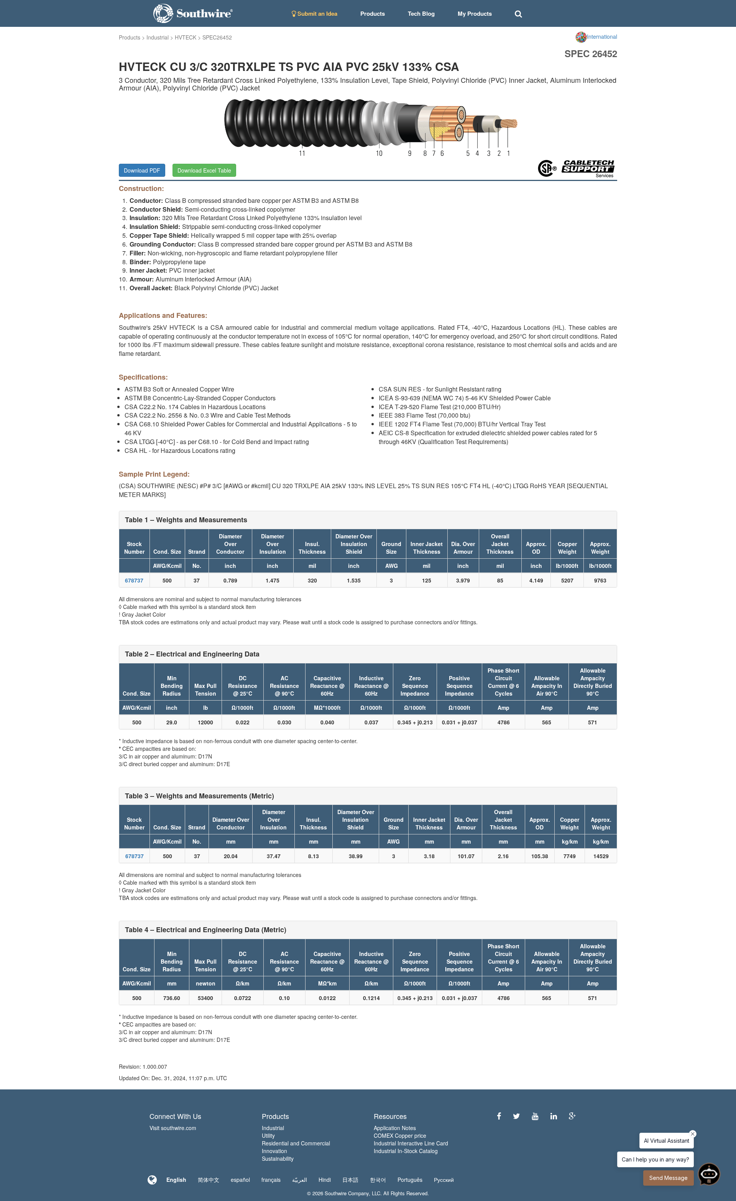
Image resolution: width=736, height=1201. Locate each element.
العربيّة (299, 1179)
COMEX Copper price (400, 1135)
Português (410, 1179)
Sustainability (278, 1158)
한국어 (378, 1179)
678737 (134, 580)
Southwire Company (347, 1193)
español (240, 1179)
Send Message (668, 1178)
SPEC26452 (217, 37)
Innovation (274, 1151)
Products (129, 37)
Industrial (157, 37)
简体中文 (208, 1179)
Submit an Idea (316, 13)
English (176, 1179)
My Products (475, 13)
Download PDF (142, 170)
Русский (444, 1179)
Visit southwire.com (173, 1128)
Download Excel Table (204, 170)
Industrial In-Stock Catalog (406, 1151)
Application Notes (395, 1128)
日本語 (350, 1179)
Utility (268, 1135)
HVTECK (185, 37)
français (271, 1179)
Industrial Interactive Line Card (411, 1143)
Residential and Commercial (296, 1143)
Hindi (325, 1179)
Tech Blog (421, 13)
